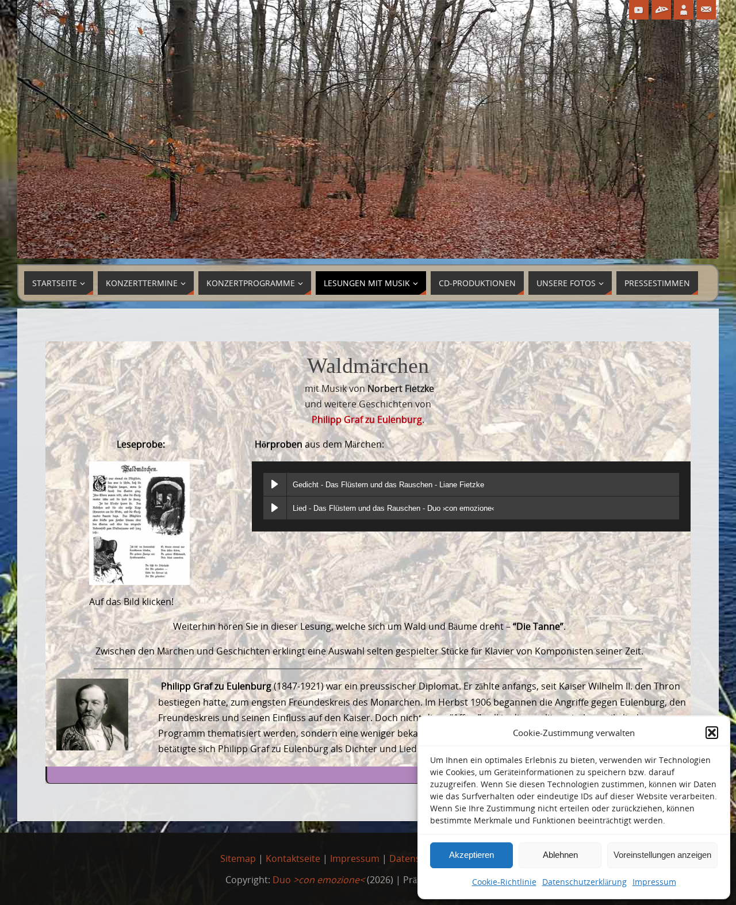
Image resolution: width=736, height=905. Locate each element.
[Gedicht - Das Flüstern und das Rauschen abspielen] (274, 484)
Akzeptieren (471, 855)
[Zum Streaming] (661, 10)
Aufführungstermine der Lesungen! (609, 775)
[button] (712, 732)
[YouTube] (639, 10)
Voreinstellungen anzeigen (662, 855)
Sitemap (238, 858)
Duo (319, 879)
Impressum (654, 881)
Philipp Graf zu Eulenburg (367, 419)
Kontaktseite (293, 858)
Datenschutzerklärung (584, 881)
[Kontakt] (706, 10)
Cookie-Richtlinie (504, 881)
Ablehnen (560, 855)
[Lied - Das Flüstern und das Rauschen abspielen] (274, 507)
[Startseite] (683, 10)
